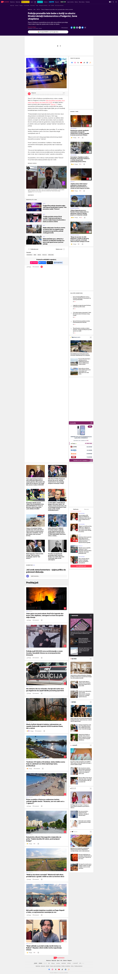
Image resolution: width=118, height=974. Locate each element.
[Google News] (87, 62)
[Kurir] (35, 963)
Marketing (38, 966)
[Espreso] (40, 963)
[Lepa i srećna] (58, 963)
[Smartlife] (63, 963)
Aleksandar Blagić (32, 27)
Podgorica (29, 254)
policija (44, 254)
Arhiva (72, 966)
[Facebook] (72, 62)
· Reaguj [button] (74, 137)
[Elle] (45, 963)
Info (34, 9)
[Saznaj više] (91, 337)
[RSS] (90, 62)
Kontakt (47, 966)
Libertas (53, 104)
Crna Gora (50, 254)
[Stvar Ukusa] (81, 963)
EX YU (38, 9)
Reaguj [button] (29, 266)
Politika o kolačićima (65, 966)
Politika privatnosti (78, 966)
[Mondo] (5, 2)
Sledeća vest (59, 249)
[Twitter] (78, 62)
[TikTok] (84, 62)
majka (39, 254)
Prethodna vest (34, 249)
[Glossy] (53, 963)
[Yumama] (75, 963)
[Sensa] (69, 963)
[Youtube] (81, 62)
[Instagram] (75, 62)
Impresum (43, 966)
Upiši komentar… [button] (35, 576)
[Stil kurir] (49, 963)
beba (35, 254)
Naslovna (30, 9)
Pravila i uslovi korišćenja (55, 966)
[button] (64, 28)
